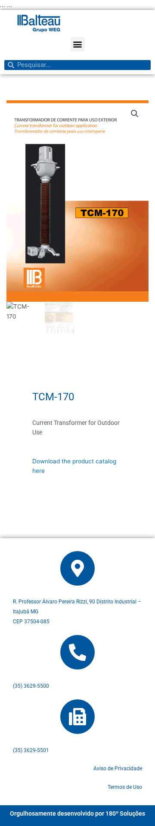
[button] (78, 44)
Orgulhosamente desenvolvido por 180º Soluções (77, 813)
